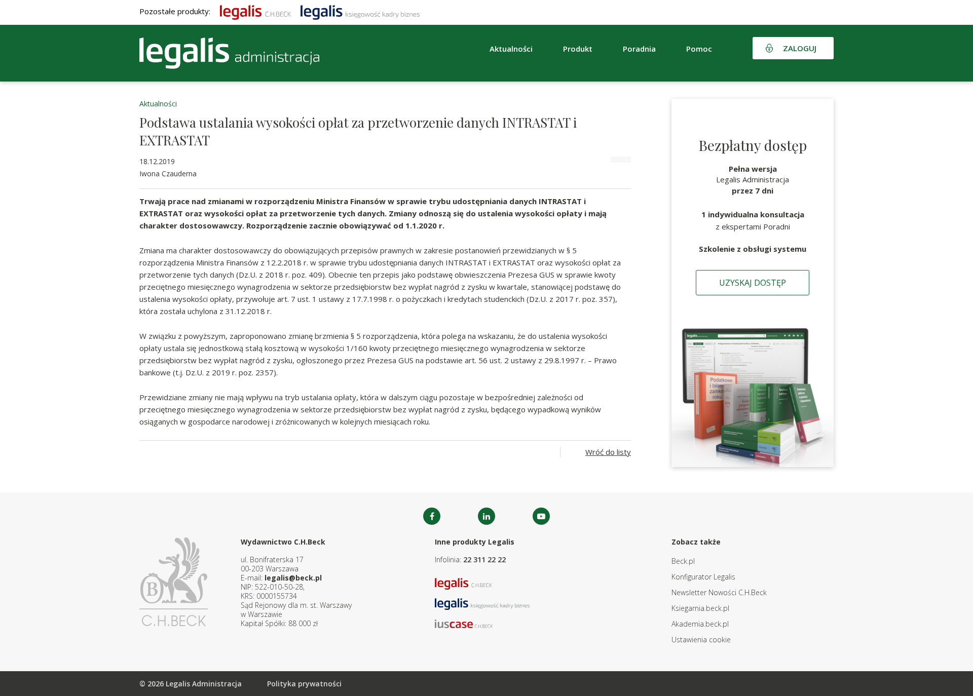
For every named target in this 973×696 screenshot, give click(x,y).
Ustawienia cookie (701, 639)
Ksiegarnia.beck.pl (700, 608)
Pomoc (699, 49)
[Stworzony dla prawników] (255, 11)
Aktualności (158, 103)
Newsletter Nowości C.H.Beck (719, 592)
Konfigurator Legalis (703, 577)
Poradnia (639, 49)
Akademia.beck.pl (700, 624)
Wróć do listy (608, 452)
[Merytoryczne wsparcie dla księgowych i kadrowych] (360, 11)
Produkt (577, 49)
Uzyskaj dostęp (752, 282)
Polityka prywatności (304, 683)
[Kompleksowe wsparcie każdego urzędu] (229, 53)
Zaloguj (799, 48)
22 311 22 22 (484, 559)
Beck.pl (683, 561)
